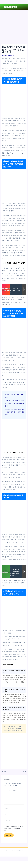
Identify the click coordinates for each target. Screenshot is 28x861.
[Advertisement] (14, 29)
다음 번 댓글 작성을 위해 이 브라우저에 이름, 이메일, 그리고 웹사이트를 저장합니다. (14, 828)
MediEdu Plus (9, 6)
